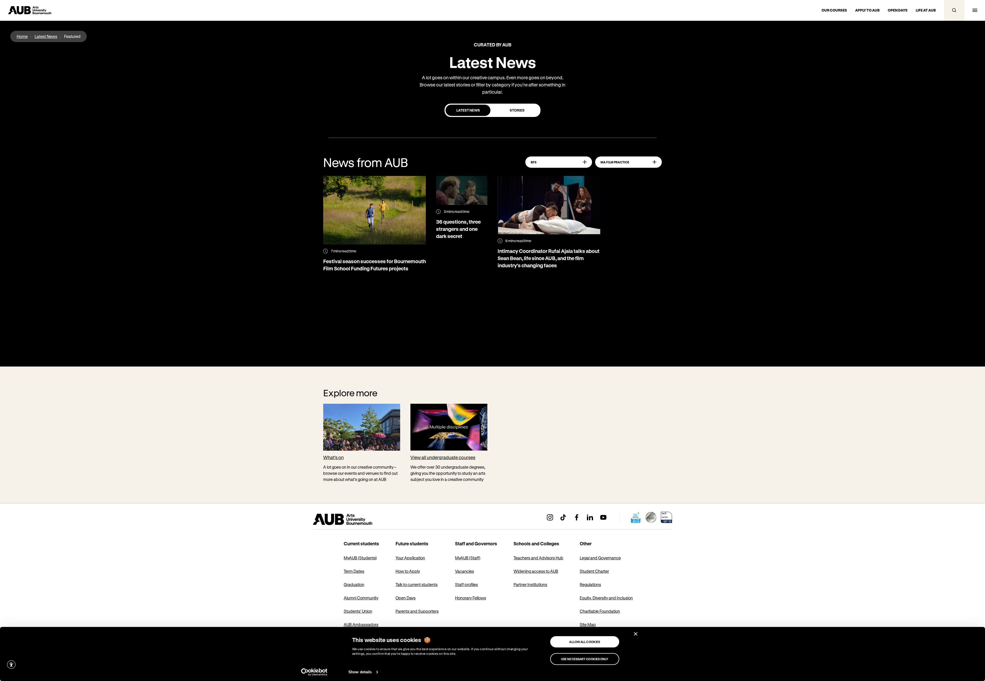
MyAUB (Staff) (467, 557)
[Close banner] (635, 634)
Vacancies (464, 571)
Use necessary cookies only (584, 659)
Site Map (588, 624)
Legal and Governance (600, 557)
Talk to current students (417, 584)
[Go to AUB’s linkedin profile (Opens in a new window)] (590, 517)
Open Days (406, 597)
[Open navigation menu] (974, 10)
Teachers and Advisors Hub (538, 557)
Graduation (354, 584)
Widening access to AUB (536, 571)
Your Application (410, 557)
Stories (517, 110)
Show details (360, 672)
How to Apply (408, 571)
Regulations (590, 584)
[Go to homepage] (354, 519)
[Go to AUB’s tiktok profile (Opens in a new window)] (563, 517)
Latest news (468, 110)
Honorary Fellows (470, 597)
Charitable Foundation (600, 611)
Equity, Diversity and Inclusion (606, 597)
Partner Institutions (530, 584)
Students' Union (358, 611)
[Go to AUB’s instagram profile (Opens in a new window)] (550, 517)
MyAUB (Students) (360, 557)
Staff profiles (466, 584)
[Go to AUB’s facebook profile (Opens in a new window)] (576, 517)
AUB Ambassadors (361, 624)
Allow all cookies (584, 642)
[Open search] (954, 10)
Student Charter (594, 571)
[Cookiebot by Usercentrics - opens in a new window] (314, 672)
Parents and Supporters (417, 611)
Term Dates (354, 571)
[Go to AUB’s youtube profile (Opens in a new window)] (603, 517)
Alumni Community (361, 597)
